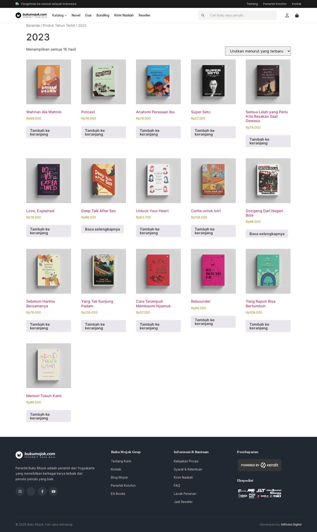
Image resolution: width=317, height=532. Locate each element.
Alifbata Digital (291, 524)
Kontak (296, 4)
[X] (31, 491)
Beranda (33, 25)
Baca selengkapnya (102, 229)
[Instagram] (20, 491)
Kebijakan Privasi (186, 461)
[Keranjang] (296, 15)
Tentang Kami (121, 461)
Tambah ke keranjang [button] (40, 132)
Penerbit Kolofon (275, 4)
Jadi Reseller (183, 502)
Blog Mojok (119, 477)
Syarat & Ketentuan (188, 469)
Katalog (58, 15)
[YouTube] (53, 491)
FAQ (177, 485)
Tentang (252, 4)
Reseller (144, 15)
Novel (76, 15)
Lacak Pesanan (185, 494)
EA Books (118, 494)
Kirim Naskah (124, 15)
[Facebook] (42, 491)
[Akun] (287, 15)
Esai (88, 15)
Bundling (103, 15)
